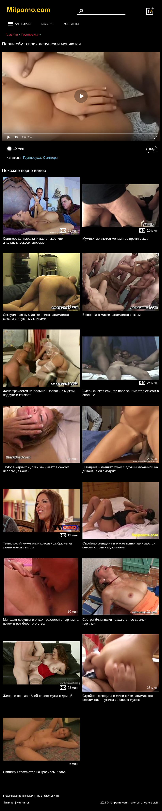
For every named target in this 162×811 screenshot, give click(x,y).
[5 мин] (41, 767)
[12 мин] (41, 538)
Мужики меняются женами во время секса (115, 238)
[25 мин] (120, 386)
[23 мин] (120, 690)
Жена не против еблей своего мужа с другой (37, 696)
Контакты (71, 23)
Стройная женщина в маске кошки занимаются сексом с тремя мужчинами (118, 545)
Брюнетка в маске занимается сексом (111, 315)
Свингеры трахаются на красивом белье (34, 772)
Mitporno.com (119, 802)
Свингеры (50, 157)
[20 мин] (120, 462)
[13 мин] (41, 386)
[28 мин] (41, 462)
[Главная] (31, 11)
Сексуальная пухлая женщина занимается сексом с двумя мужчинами (36, 317)
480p (151, 149)
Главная (47, 23)
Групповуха (32, 157)
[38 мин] (120, 538)
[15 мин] (120, 309)
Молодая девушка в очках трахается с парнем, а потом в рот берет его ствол (40, 621)
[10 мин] (120, 233)
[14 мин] (41, 309)
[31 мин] (41, 233)
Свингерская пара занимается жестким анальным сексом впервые (33, 240)
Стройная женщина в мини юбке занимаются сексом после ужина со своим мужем (117, 698)
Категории (23, 23)
